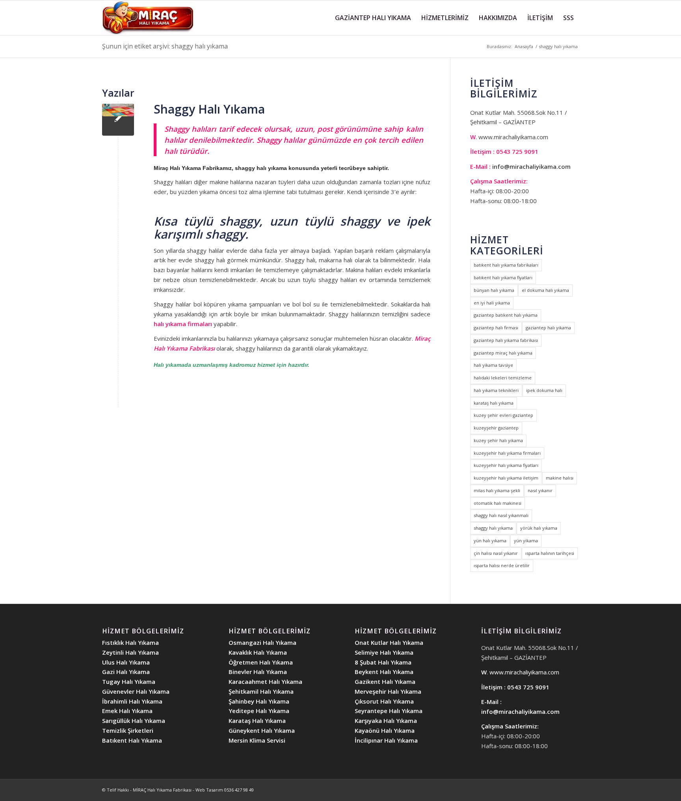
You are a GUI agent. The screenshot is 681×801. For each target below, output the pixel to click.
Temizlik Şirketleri (127, 730)
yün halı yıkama (490, 540)
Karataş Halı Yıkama (257, 720)
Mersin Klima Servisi (257, 740)
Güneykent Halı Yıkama (262, 730)
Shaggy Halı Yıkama (209, 109)
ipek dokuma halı (544, 390)
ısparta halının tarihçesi (549, 553)
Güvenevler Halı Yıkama (135, 691)
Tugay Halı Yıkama (128, 681)
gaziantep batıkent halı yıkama (506, 315)
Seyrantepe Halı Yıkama (388, 711)
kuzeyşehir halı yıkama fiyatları (506, 465)
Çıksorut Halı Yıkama (384, 701)
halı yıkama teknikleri (496, 390)
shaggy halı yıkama (493, 528)
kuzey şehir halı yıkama (498, 440)
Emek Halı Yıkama (127, 711)
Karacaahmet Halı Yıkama (265, 681)
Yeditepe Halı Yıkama (259, 711)
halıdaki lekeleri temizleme (503, 378)
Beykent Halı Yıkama (384, 672)
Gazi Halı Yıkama (126, 672)
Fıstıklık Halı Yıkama (130, 642)
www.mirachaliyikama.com (513, 137)
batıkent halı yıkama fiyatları (503, 277)
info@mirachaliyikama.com (531, 166)
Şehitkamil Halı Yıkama (261, 691)
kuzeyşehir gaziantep (496, 428)
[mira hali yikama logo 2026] (148, 17)
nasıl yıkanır (540, 490)
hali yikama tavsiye (493, 365)
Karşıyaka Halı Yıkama (386, 720)
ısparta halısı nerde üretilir (502, 565)
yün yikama (526, 540)
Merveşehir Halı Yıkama (388, 691)
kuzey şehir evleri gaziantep (503, 415)
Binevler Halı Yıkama (258, 672)
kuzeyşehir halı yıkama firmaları (507, 453)
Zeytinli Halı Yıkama (130, 652)
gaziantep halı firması (496, 327)
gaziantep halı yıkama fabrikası (506, 340)
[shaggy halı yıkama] (118, 120)
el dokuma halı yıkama (545, 290)
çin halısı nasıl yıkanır (496, 553)
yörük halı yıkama (538, 528)
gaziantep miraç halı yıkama (503, 353)
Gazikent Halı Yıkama (385, 681)
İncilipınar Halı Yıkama (386, 740)
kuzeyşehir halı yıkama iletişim (506, 478)
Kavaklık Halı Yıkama (258, 652)
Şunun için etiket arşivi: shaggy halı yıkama (165, 46)
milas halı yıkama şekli (497, 490)
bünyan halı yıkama (494, 290)
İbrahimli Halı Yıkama (132, 701)
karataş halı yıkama (494, 403)
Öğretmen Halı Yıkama (261, 662)
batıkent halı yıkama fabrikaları (506, 265)
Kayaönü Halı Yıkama (385, 730)
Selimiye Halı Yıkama (384, 652)
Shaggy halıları (190, 129)
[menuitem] (373, 17)
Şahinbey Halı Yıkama (259, 701)
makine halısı (559, 478)
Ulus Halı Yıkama (126, 662)
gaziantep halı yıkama (548, 327)
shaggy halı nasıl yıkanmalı (501, 515)
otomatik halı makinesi (497, 503)
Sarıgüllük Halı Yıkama (133, 720)
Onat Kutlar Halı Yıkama (389, 642)
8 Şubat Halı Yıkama (383, 662)
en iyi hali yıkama (492, 303)
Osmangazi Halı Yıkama (262, 642)
